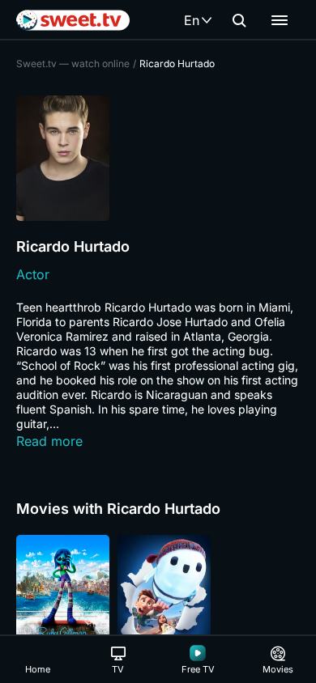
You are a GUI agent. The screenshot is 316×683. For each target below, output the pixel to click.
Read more (49, 441)
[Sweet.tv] (73, 20)
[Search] (239, 20)
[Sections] (279, 20)
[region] (158, 604)
